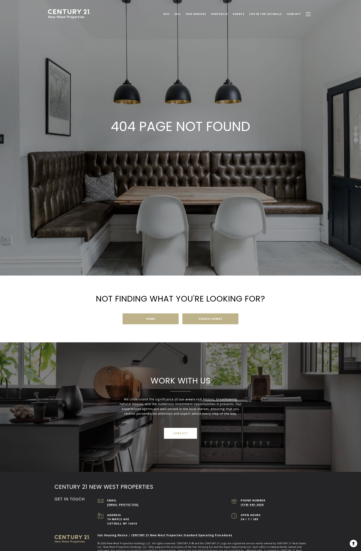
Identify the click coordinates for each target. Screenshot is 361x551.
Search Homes (210, 319)
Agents (238, 14)
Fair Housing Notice (113, 535)
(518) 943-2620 (252, 504)
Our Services (196, 14)
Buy (167, 14)
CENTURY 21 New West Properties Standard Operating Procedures (181, 535)
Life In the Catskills (265, 14)
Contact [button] (180, 433)
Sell (177, 14)
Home (150, 319)
